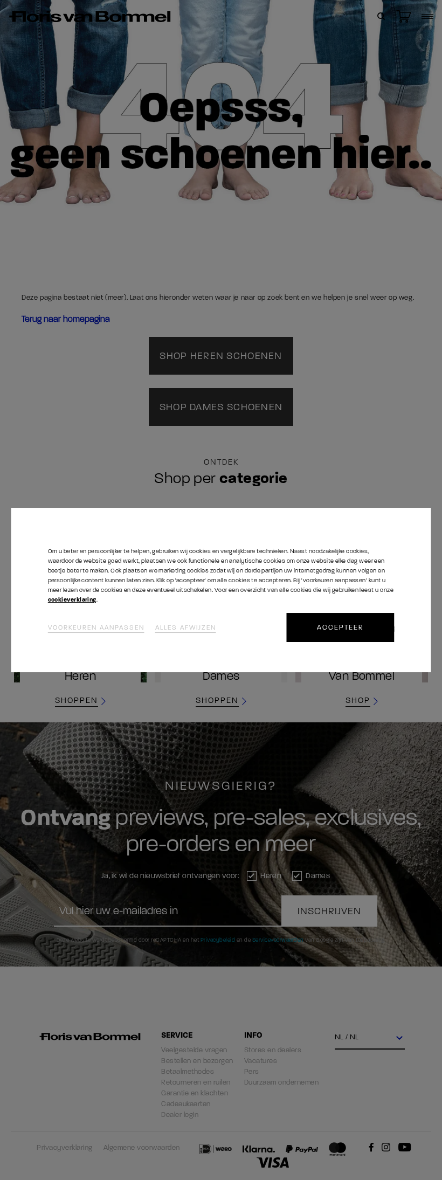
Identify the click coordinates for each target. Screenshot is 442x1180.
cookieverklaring (72, 599)
